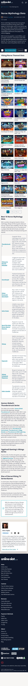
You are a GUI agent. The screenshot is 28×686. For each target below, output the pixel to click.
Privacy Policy (4, 635)
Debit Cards (4, 620)
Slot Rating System (6, 639)
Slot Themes (4, 579)
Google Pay (4, 622)
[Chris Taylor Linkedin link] (15, 533)
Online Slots (5, 6)
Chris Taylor (10, 17)
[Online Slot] (7, 2)
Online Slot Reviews (6, 569)
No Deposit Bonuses (6, 607)
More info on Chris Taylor (9, 549)
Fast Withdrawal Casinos (7, 594)
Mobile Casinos (5, 592)
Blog (2, 642)
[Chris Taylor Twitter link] (11, 533)
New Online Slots (5, 571)
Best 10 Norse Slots (10, 50)
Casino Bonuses (5, 601)
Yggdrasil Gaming (8, 458)
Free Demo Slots (5, 577)
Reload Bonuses (5, 609)
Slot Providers (5, 575)
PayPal (3, 616)
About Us (3, 631)
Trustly (3, 624)
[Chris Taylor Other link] (18, 533)
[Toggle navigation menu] (26, 2)
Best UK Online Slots (6, 573)
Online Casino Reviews (7, 588)
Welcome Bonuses (6, 605)
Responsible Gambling (7, 637)
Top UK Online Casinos (7, 586)
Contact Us (4, 633)
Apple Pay (3, 618)
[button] (22, 2)
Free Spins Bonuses (6, 603)
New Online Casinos (6, 590)
